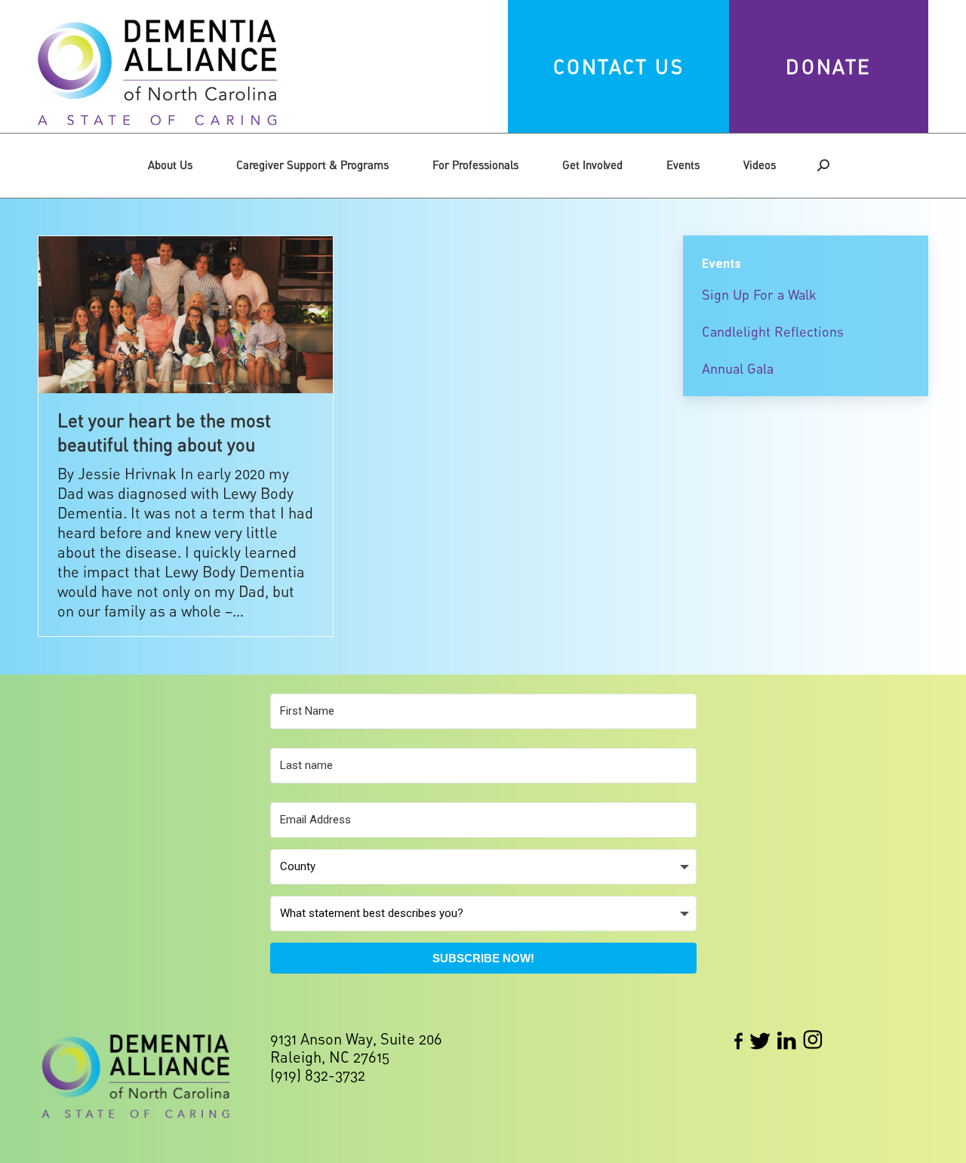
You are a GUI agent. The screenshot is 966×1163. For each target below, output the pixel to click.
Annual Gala (738, 368)
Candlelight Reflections (773, 331)
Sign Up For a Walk (759, 294)
